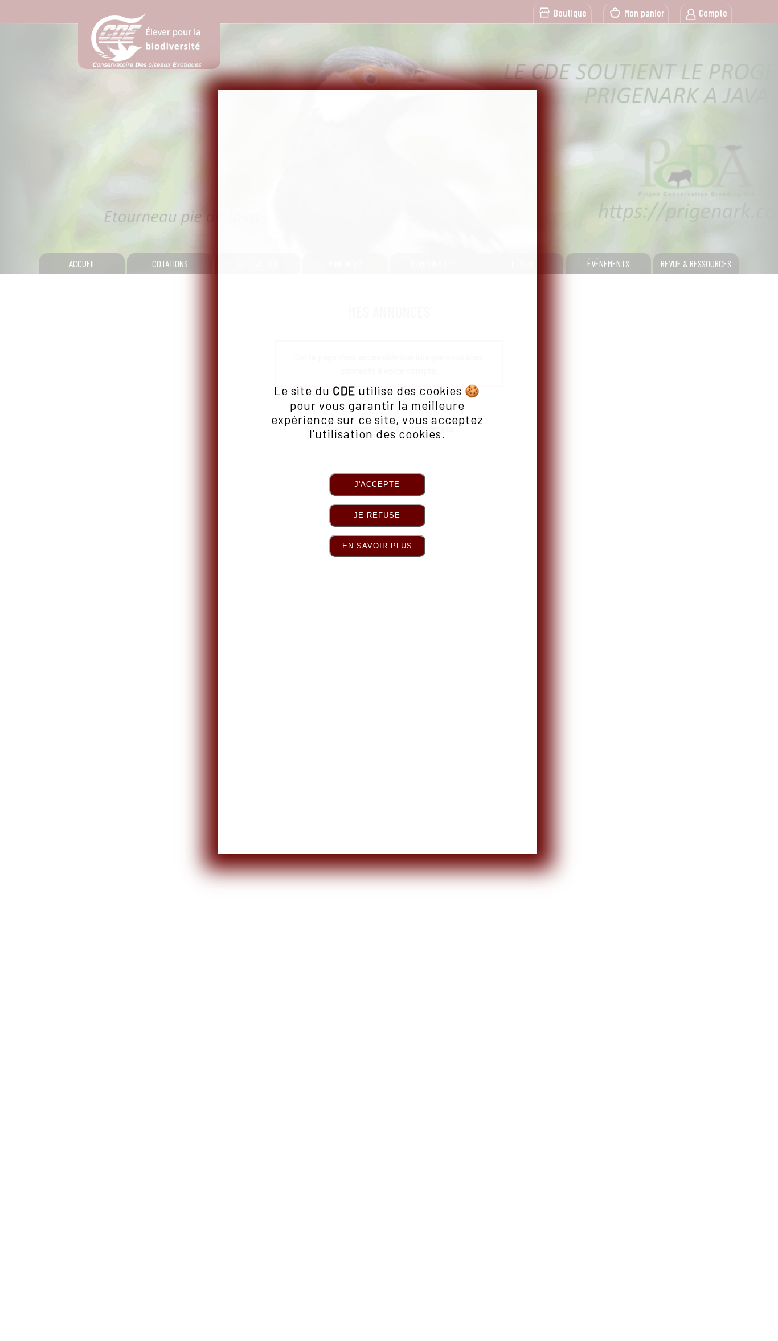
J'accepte (377, 484)
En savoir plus (377, 546)
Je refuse (377, 515)
